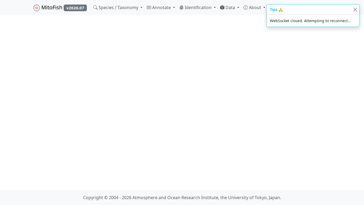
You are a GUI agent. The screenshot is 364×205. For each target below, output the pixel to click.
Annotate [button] (161, 7)
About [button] (255, 7)
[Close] (355, 9)
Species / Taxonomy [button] (118, 7)
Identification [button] (198, 7)
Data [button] (230, 7)
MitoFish (62, 7)
